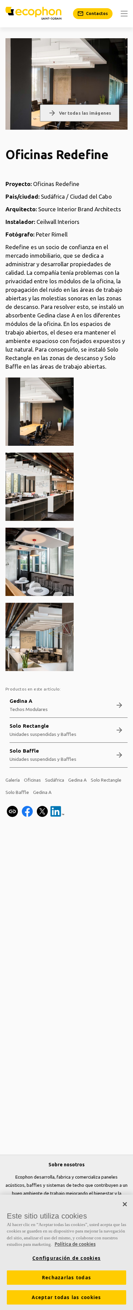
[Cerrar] (124, 1204)
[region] (66, 1252)
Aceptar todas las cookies (66, 1297)
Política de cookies (75, 1244)
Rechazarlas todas (66, 1278)
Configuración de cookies (66, 1258)
